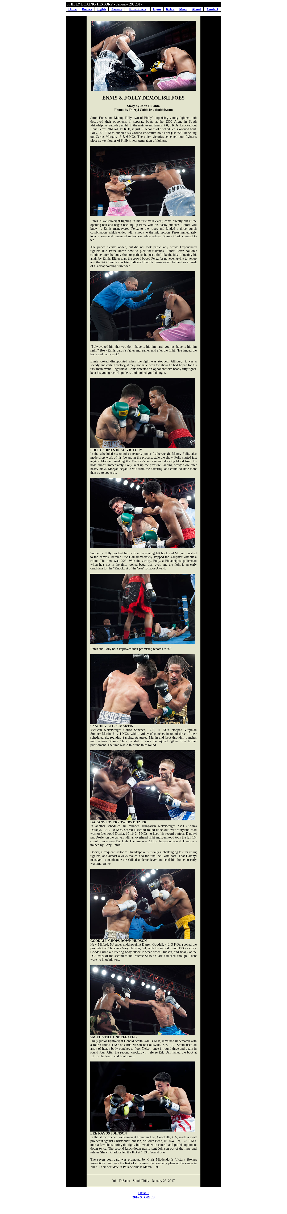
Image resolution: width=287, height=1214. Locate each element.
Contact (212, 9)
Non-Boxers (137, 9)
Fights (101, 9)
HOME (143, 1193)
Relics (170, 9)
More (183, 9)
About (196, 9)
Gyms (157, 9)
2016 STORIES (143, 1197)
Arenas (116, 9)
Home (72, 9)
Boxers (87, 9)
